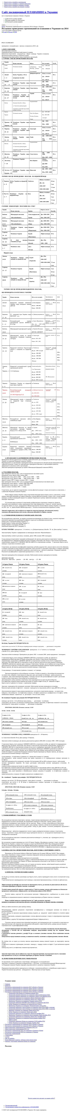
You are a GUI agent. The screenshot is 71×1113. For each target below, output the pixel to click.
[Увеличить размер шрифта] (13, 19)
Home (3, 26)
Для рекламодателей (11, 1105)
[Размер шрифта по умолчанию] (15, 20)
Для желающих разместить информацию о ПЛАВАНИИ (22, 1107)
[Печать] (10, 32)
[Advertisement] (33, 37)
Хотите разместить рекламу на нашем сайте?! (41, 1098)
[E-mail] (4, 32)
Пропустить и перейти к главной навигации (17, 3)
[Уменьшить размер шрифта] (14, 22)
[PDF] (15, 32)
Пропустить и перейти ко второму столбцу (17, 7)
